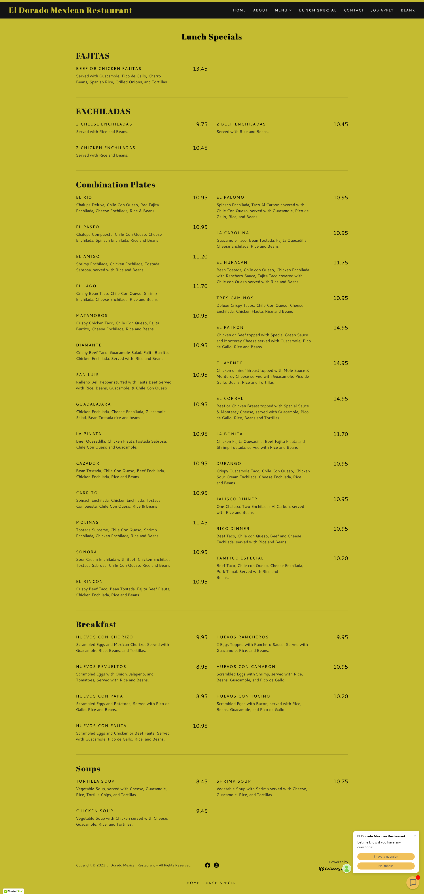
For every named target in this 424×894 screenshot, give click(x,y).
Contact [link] (354, 10)
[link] (110, 11)
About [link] (260, 10)
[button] (283, 10)
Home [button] (193, 882)
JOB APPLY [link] (382, 10)
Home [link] (239, 10)
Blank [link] (408, 10)
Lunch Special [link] (318, 10)
